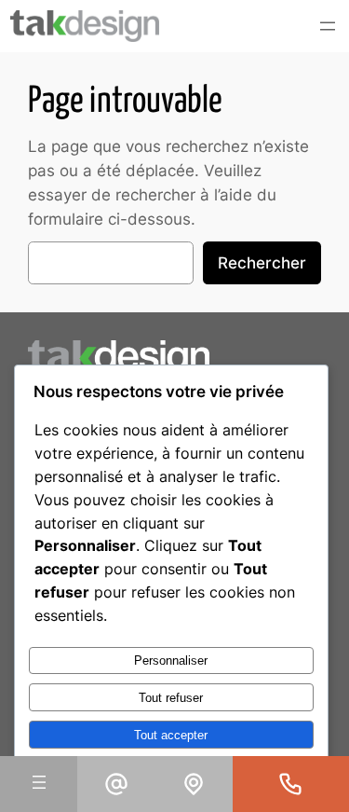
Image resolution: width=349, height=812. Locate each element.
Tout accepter (171, 735)
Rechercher (262, 263)
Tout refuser (171, 698)
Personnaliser (171, 660)
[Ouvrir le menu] (327, 26)
